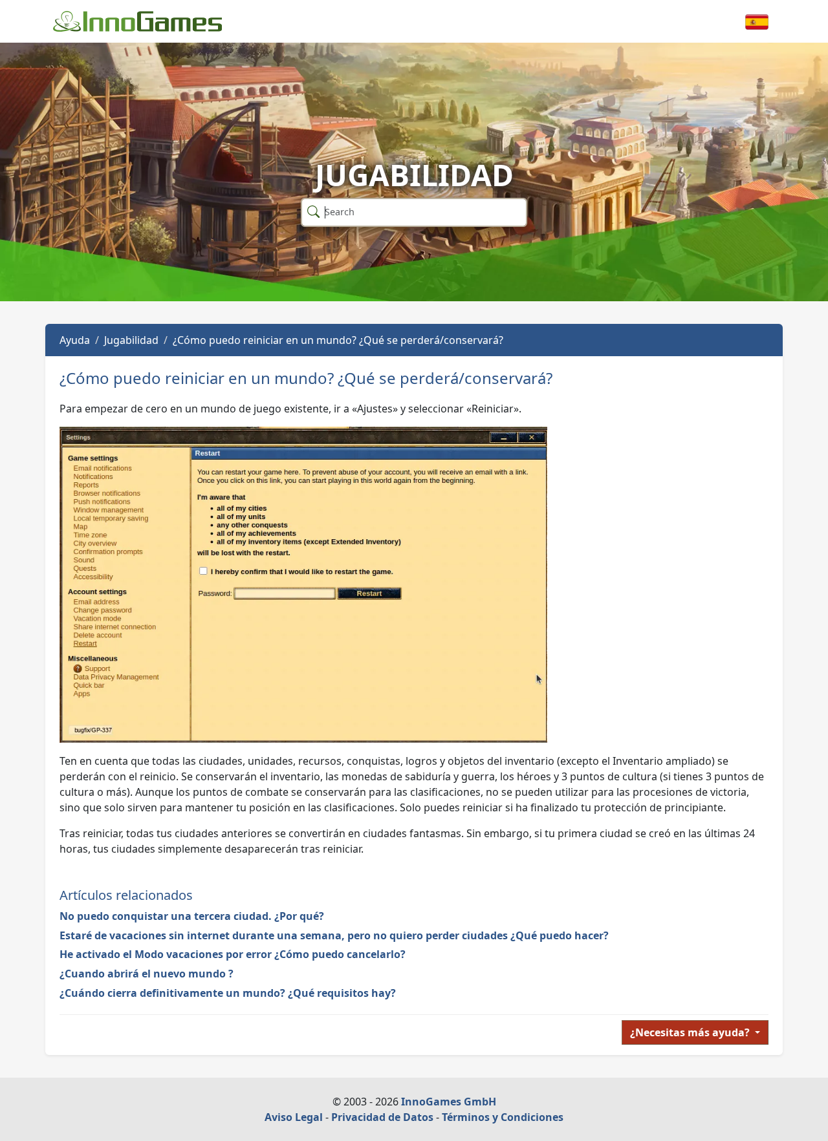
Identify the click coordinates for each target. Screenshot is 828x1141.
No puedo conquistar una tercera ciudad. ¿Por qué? (192, 916)
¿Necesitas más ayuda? (691, 1032)
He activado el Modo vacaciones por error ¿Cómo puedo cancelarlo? (233, 954)
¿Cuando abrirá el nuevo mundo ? (147, 973)
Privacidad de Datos (382, 1117)
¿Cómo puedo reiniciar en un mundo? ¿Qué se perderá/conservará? (338, 340)
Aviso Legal (294, 1117)
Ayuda (75, 340)
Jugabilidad (131, 340)
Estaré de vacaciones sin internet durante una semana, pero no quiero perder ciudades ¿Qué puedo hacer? (334, 935)
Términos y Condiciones (502, 1117)
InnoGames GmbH (448, 1101)
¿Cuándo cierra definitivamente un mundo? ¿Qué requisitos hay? (228, 993)
